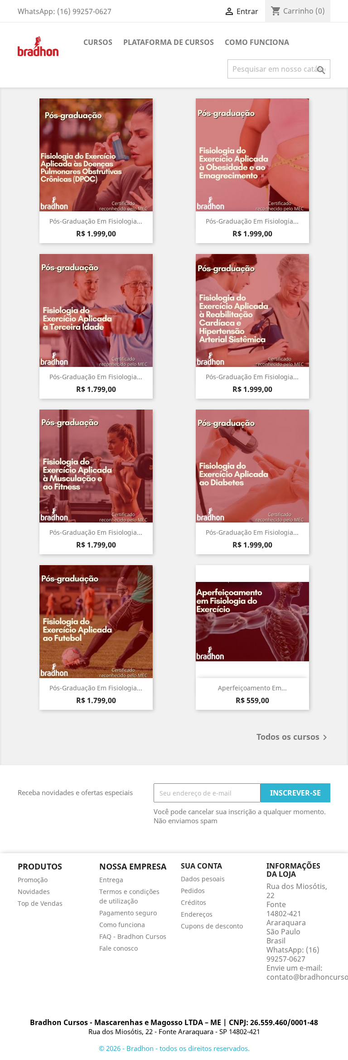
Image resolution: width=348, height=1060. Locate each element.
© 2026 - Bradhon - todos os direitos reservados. (174, 1048)
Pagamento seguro (128, 913)
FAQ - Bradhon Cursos (132, 936)
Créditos (193, 902)
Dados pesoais (203, 878)
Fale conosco (118, 948)
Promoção (33, 879)
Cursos (97, 42)
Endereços (197, 914)
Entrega (111, 879)
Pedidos (193, 890)
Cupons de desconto (212, 926)
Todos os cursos (293, 737)
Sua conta (201, 866)
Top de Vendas (40, 903)
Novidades (34, 891)
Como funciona (257, 42)
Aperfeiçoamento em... (252, 688)
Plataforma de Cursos (168, 42)
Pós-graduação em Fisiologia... (95, 221)
